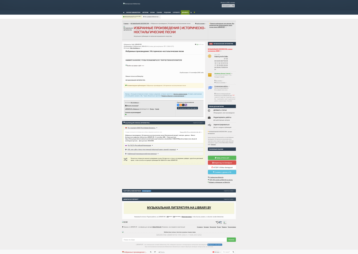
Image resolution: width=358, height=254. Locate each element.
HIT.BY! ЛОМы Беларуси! (223, 167)
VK (168, 217)
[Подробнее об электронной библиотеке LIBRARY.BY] (225, 222)
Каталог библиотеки (133, 12)
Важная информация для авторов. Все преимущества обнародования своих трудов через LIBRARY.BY (221, 25)
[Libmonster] (218, 222)
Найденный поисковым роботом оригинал (142, 154)
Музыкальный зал (132, 17)
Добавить (185, 12)
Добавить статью (220, 110)
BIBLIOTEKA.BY (222, 158)
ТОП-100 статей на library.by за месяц (221, 180)
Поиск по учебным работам (223, 93)
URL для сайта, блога (151, 149)
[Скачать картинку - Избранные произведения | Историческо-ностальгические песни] (126, 115)
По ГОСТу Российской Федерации (139, 145)
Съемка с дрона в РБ (222, 172)
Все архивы (219, 80)
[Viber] (186, 105)
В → (152, 17)
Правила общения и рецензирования (172, 96)
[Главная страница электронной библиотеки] (123, 12)
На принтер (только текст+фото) (188, 108)
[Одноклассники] (181, 105)
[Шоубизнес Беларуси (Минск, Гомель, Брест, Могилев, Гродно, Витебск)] (125, 222)
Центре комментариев (180, 94)
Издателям (213, 227)
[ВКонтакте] (178, 105)
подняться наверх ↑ (198, 122)
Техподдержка (232, 227)
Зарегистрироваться (221, 125)
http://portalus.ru (135, 102)
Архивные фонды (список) (222, 73)
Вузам (152, 12)
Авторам (145, 12)
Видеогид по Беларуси (223, 162)
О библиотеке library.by (216, 177)
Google (157, 109)
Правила (224, 227)
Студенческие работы (221, 86)
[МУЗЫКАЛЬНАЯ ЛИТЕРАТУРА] (128, 28)
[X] (183, 105)
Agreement (213, 144)
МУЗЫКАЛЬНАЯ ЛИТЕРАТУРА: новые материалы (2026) (220, 50)
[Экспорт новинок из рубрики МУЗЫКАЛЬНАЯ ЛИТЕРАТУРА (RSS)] (208, 131)
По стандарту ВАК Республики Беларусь (141, 128)
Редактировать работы (222, 117)
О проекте (176, 12)
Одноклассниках (187, 217)
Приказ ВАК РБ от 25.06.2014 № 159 (190, 132)
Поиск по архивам (220, 82)
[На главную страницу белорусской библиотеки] (179, 232)
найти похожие (201, 23)
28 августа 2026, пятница (228, 2)
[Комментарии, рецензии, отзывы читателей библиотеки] (151, 252)
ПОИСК (231, 239)
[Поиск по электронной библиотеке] (191, 12)
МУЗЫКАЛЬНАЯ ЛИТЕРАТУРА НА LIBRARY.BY (179, 207)
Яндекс (152, 109)
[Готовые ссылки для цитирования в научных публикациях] (155, 252)
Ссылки (159, 12)
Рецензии (167, 12)
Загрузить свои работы (215, 244)
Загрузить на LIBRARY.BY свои (224, 95)
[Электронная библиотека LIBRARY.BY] (131, 4)
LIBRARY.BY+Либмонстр (132, 109)
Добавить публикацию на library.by (219, 182)
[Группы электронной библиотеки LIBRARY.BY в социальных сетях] (194, 12)
